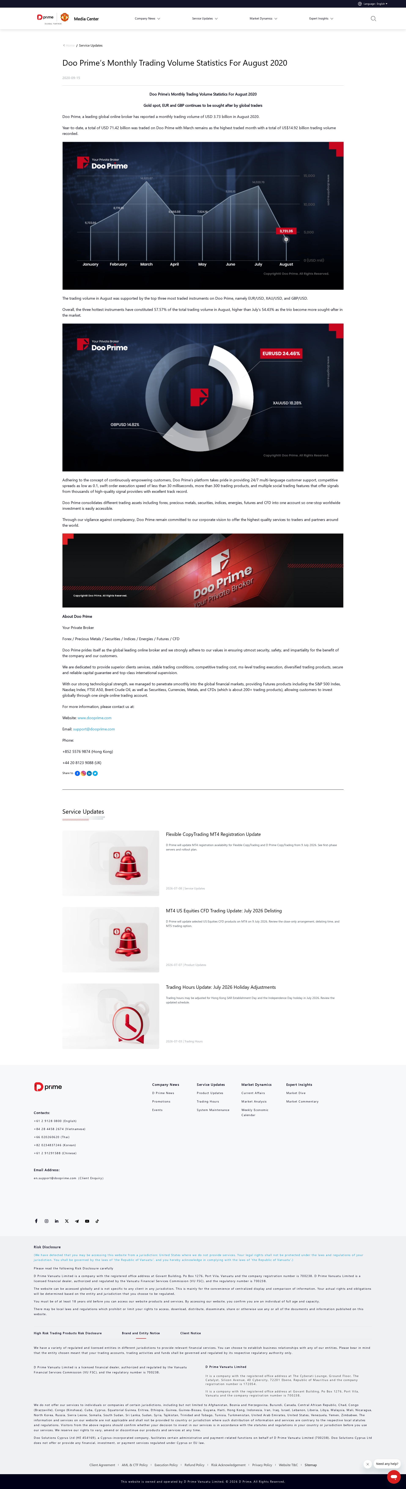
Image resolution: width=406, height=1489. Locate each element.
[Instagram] (83, 773)
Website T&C (288, 1465)
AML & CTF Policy (135, 1465)
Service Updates (91, 45)
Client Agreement (102, 1465)
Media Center (86, 18)
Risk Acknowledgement (228, 1465)
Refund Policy (194, 1465)
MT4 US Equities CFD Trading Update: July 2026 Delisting (224, 910)
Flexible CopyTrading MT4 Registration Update (213, 834)
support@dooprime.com (94, 728)
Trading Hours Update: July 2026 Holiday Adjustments (221, 987)
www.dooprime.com (95, 717)
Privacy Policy (262, 1465)
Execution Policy (166, 1465)
